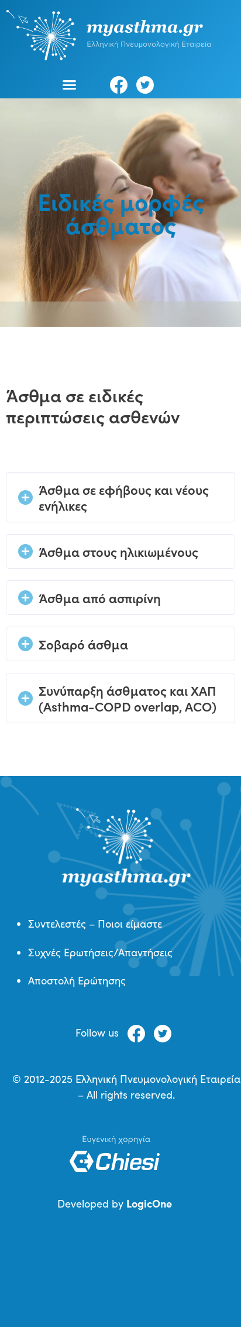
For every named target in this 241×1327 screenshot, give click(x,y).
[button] (69, 84)
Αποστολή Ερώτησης (77, 980)
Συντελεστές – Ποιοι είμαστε (95, 923)
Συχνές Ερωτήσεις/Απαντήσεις (100, 952)
